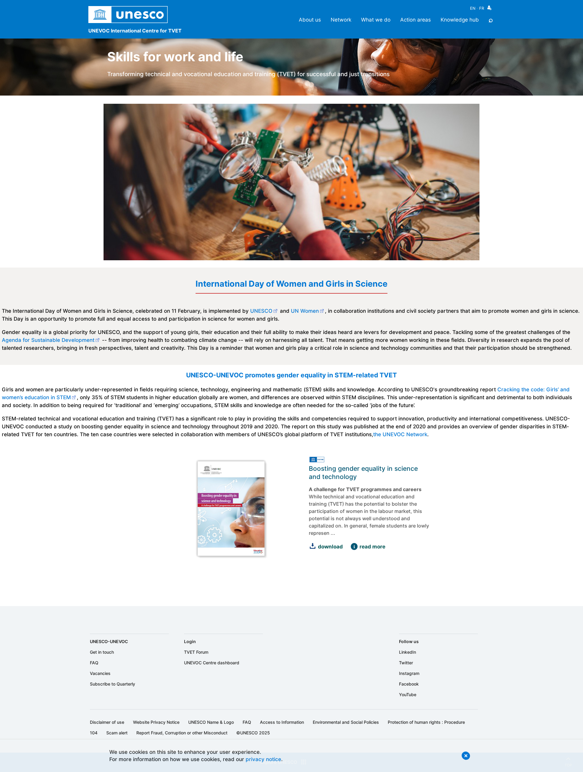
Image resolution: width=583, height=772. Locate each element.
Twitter (406, 662)
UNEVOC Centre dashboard (211, 662)
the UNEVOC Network (400, 434)
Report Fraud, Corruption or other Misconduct (181, 732)
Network (341, 19)
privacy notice (263, 759)
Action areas (415, 19)
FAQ (94, 662)
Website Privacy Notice (156, 722)
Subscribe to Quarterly (112, 683)
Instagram (409, 673)
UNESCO (261, 311)
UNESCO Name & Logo (211, 722)
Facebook (409, 683)
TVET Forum (196, 652)
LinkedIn (407, 652)
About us (310, 19)
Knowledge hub (460, 19)
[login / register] (489, 9)
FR (481, 8)
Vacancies (100, 673)
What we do (375, 19)
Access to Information (282, 722)
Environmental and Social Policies (346, 722)
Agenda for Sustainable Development (48, 340)
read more (372, 546)
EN (473, 8)
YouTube (407, 694)
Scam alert (117, 732)
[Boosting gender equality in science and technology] (354, 546)
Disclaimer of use (107, 722)
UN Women (305, 311)
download (330, 546)
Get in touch (102, 652)
